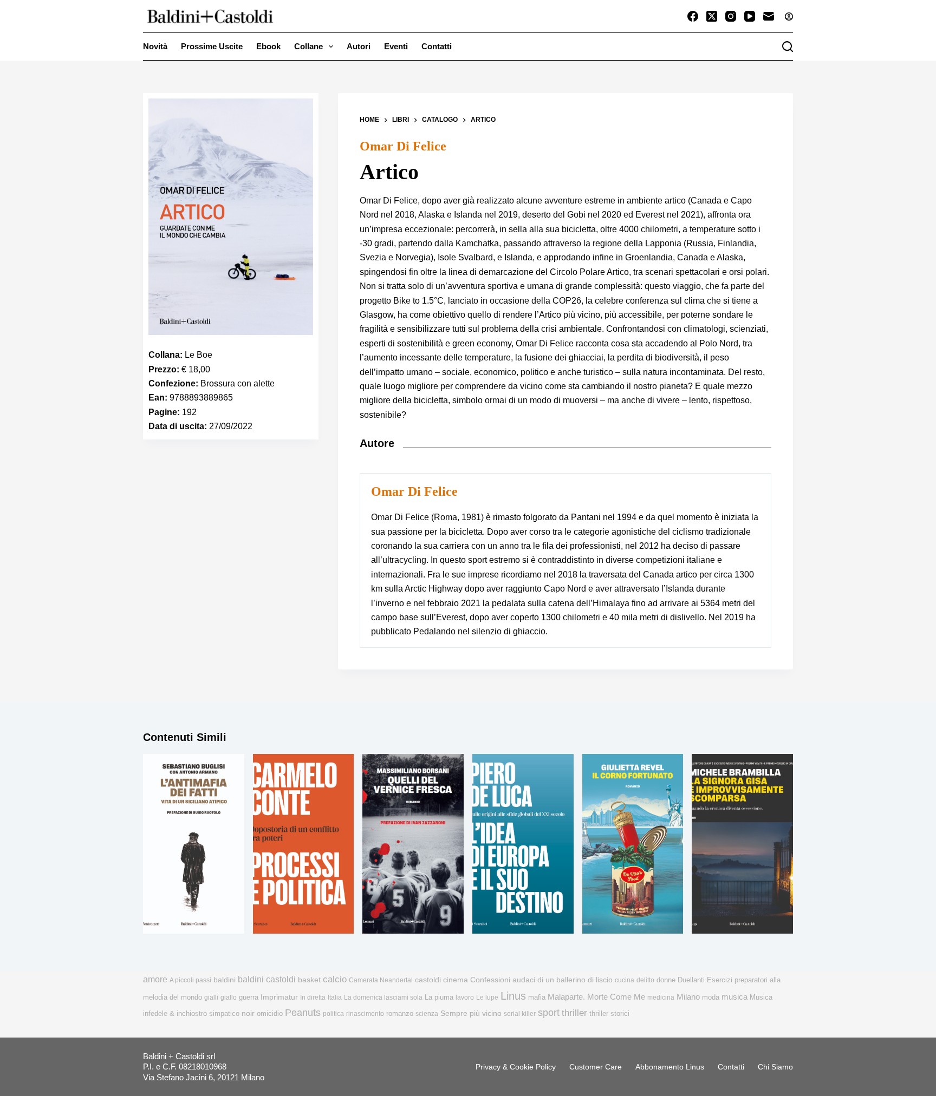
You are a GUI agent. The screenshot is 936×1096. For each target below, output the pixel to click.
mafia (536, 997)
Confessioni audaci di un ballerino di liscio (541, 980)
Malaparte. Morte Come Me (596, 996)
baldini (224, 979)
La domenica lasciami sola (383, 997)
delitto (645, 980)
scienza (426, 1014)
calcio (335, 979)
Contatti (436, 46)
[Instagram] (730, 16)
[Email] (768, 16)
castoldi (428, 980)
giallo (228, 997)
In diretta (313, 997)
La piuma (439, 997)
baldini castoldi (267, 979)
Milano (688, 997)
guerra (248, 997)
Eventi (396, 46)
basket (309, 980)
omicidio (270, 1013)
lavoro (465, 997)
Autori (358, 46)
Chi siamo (775, 1066)
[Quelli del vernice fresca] (413, 844)
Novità (155, 46)
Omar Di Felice (403, 146)
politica (333, 1014)
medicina (660, 997)
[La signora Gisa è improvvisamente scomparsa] (742, 844)
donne (665, 980)
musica (735, 996)
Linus (513, 996)
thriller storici (609, 1013)
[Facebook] (692, 16)
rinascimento (365, 1014)
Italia (335, 997)
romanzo (399, 1013)
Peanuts (303, 1012)
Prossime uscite (212, 46)
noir (248, 1013)
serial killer (520, 1014)
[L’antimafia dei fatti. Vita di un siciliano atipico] (193, 844)
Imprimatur (279, 997)
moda (710, 997)
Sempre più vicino (471, 1013)
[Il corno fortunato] (633, 844)
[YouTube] (749, 16)
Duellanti (691, 980)
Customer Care (595, 1066)
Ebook (268, 46)
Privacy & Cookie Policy (516, 1066)
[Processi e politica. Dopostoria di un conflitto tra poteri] (303, 844)
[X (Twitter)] (711, 16)
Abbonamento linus (669, 1066)
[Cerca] (787, 46)
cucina (624, 980)
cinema (455, 980)
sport (549, 1012)
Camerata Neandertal (381, 980)
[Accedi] (789, 16)
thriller (574, 1013)
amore (155, 979)
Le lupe (487, 997)
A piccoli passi (190, 980)
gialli (211, 997)
